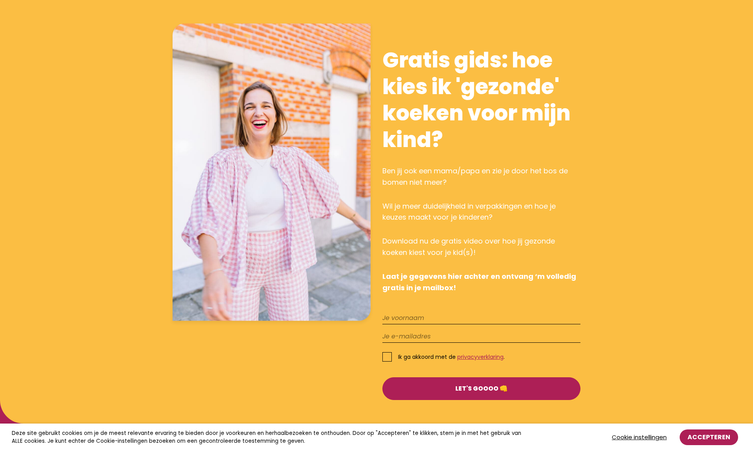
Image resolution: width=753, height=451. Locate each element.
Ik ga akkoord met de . (451, 357)
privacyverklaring (480, 357)
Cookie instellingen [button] (639, 437)
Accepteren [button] (709, 437)
